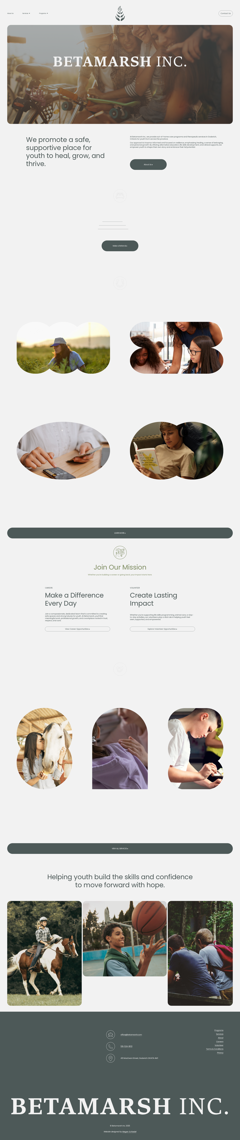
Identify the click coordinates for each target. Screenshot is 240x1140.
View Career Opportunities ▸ (77, 629)
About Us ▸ (148, 164)
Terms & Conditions (214, 1049)
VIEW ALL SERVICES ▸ (120, 848)
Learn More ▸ (23, 409)
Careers (219, 1042)
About (220, 1038)
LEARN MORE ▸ (120, 533)
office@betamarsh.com (131, 1035)
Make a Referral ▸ (120, 246)
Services (219, 1034)
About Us (10, 13)
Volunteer (219, 1045)
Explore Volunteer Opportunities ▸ (162, 629)
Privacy (220, 1053)
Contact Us (226, 13)
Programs (218, 1030)
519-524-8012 (126, 1046)
